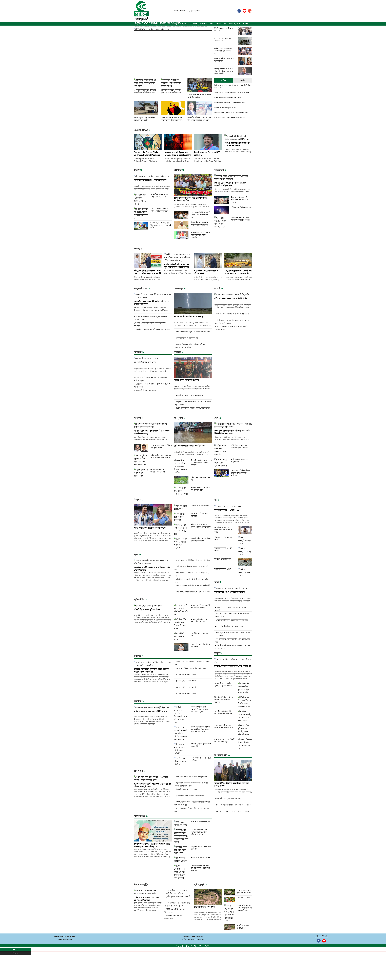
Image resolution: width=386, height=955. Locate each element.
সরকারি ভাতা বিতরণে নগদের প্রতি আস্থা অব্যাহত (191, 668)
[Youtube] (244, 11)
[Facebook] (239, 11)
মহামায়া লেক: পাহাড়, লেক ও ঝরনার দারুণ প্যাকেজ (232, 811)
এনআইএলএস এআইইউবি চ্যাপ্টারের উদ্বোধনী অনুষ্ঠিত (193, 560)
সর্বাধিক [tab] (242, 80)
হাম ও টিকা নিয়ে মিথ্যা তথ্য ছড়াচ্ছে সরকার (229, 626)
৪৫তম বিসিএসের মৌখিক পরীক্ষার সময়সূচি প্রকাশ (191, 776)
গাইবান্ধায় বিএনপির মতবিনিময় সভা (187, 338)
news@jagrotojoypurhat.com (196, 939)
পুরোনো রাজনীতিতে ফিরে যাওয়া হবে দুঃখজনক (190, 795)
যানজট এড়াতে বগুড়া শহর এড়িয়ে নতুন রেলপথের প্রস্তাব (153, 329)
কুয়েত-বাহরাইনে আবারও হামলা (186, 674)
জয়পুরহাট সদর (188, 946)
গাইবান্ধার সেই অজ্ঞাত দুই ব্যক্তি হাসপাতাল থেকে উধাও (193, 332)
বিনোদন (218, 24)
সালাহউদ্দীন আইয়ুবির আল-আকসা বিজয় (228, 798)
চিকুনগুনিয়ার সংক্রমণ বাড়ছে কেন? (187, 789)
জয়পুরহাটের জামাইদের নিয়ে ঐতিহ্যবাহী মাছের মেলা (232, 314)
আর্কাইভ (245, 24)
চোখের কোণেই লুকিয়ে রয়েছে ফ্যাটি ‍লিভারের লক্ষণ (232, 620)
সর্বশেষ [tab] (223, 80)
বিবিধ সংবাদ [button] (233, 24)
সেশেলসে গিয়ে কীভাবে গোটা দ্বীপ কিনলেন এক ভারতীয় (233, 805)
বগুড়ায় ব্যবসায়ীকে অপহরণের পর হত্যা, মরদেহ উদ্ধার (192, 408)
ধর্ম (225, 24)
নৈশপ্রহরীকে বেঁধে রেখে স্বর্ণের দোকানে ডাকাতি (190, 395)
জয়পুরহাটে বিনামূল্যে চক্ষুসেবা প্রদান (147, 390)
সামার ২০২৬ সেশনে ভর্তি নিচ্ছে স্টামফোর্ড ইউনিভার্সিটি (193, 585)
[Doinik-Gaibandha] (141, 10)
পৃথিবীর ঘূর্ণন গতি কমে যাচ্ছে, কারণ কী (178, 896)
